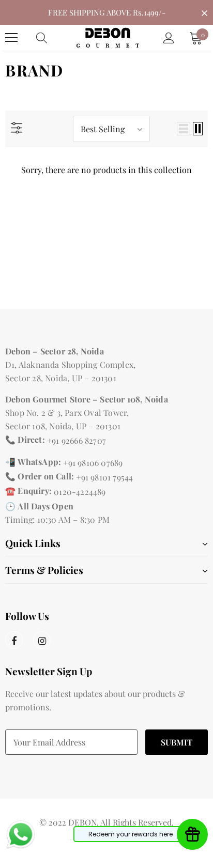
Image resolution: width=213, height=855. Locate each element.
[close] (204, 11)
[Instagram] (42, 640)
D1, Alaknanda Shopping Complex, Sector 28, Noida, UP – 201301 (70, 371)
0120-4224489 (79, 491)
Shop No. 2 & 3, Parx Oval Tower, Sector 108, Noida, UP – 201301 (67, 419)
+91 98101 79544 (104, 477)
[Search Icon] (51, 37)
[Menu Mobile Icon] (11, 38)
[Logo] (107, 37)
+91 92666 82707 (76, 440)
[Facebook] (14, 640)
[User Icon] (168, 38)
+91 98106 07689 (93, 462)
